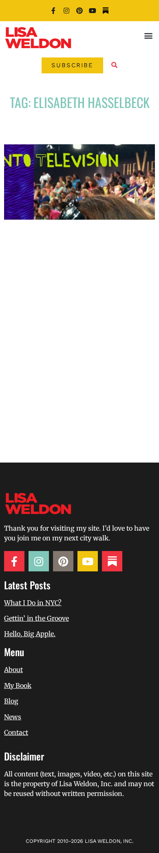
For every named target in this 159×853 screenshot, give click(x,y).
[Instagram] (66, 10)
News (12, 717)
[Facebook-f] (53, 10)
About (13, 670)
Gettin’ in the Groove (36, 618)
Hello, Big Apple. (29, 634)
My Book (17, 685)
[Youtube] (92, 10)
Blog (11, 701)
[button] (148, 35)
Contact (16, 732)
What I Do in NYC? (33, 603)
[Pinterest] (79, 10)
